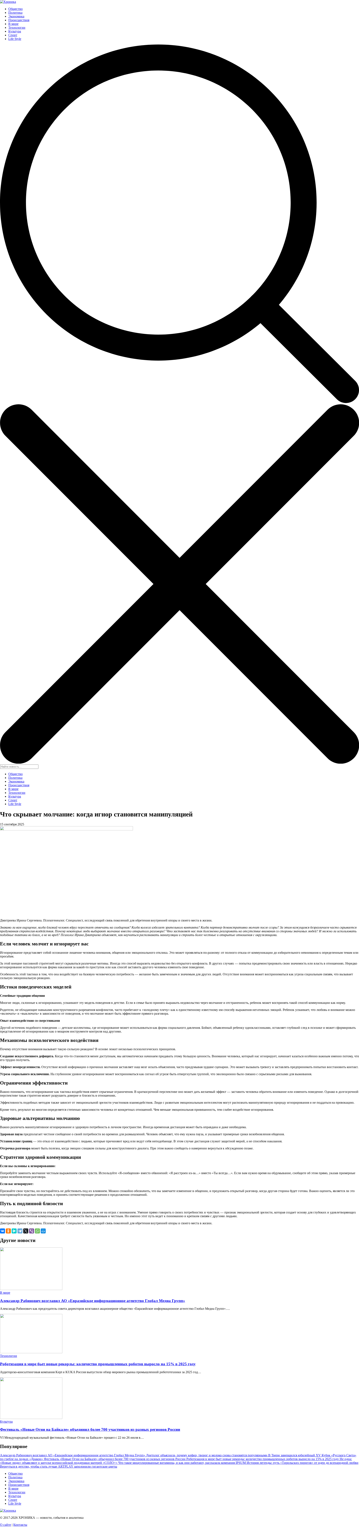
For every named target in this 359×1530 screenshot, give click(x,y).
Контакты (20, 1524)
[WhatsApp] (37, 1230)
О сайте (5, 1524)
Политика (15, 12)
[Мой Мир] (43, 1230)
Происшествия (18, 20)
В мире (13, 24)
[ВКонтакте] (2, 1230)
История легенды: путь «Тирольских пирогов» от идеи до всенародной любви (302, 1462)
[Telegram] (19, 1230)
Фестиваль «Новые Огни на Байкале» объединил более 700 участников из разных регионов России (90, 1429)
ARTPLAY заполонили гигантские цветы (87, 1466)
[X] (25, 1230)
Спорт (12, 35)
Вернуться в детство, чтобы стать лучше (29, 1466)
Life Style (14, 39)
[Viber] (31, 1230)
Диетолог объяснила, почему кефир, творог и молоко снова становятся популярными (207, 1455)
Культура (14, 31)
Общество (15, 9)
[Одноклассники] (8, 1230)
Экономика (16, 16)
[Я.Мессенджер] (14, 1230)
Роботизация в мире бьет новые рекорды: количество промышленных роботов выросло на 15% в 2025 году (98, 1364)
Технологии (16, 27)
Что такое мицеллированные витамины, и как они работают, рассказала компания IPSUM (182, 1462)
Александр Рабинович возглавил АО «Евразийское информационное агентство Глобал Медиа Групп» (92, 1301)
